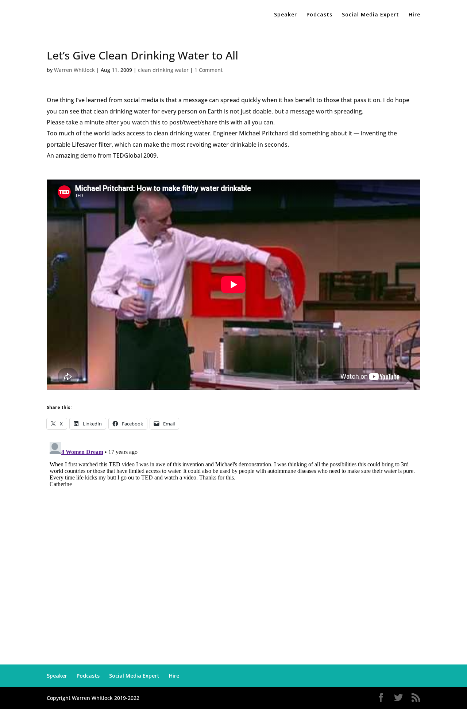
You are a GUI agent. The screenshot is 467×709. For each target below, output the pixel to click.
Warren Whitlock (74, 69)
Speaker (285, 15)
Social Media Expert (370, 15)
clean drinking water (163, 69)
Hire (414, 15)
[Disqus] (233, 530)
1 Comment (208, 69)
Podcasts (319, 15)
